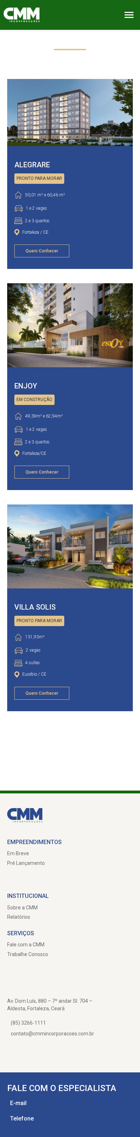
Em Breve (18, 853)
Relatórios (18, 917)
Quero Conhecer (41, 250)
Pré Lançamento (26, 863)
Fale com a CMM (26, 944)
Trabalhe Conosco (27, 954)
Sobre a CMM (22, 907)
